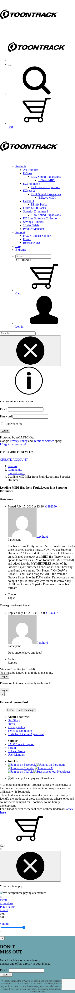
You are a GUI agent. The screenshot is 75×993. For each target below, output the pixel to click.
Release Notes (31, 242)
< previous (6, 903)
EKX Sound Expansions (46, 194)
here (43, 991)
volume (4, 923)
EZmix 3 (28, 201)
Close (10, 710)
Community (15, 469)
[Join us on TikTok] (20, 771)
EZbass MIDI (46, 180)
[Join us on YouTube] (21, 768)
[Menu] (9, 65)
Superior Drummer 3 (35, 211)
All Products (30, 169)
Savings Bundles (33, 221)
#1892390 (50, 506)
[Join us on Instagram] (51, 764)
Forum (27, 239)
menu (3, 899)
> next (4, 910)
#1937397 (52, 613)
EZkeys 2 (29, 190)
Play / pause (7, 906)
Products (20, 166)
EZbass (27, 173)
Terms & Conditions (20, 730)
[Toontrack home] (29, 28)
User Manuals (16, 754)
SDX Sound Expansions (46, 215)
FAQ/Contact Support (21, 744)
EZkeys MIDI (47, 197)
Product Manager (33, 228)
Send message (26, 710)
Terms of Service (43, 441)
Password (6, 416)
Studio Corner (16, 473)
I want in (6, 974)
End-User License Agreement (26, 734)
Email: (4, 970)
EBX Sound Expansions (46, 176)
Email (3, 409)
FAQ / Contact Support (37, 235)
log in (5, 676)
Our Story (14, 720)
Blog (18, 246)
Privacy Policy (19, 441)
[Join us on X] (44, 768)
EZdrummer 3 (31, 183)
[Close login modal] (30, 350)
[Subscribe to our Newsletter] (51, 771)
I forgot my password (13, 444)
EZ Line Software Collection (40, 218)
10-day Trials (31, 225)
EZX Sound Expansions (45, 187)
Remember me (13, 423)
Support (20, 232)
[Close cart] (30, 866)
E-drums (20, 249)
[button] (36, 93)
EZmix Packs (39, 204)
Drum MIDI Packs (34, 208)
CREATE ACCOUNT (14, 459)
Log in (19, 326)
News (11, 723)
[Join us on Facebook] (22, 764)
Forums (12, 466)
